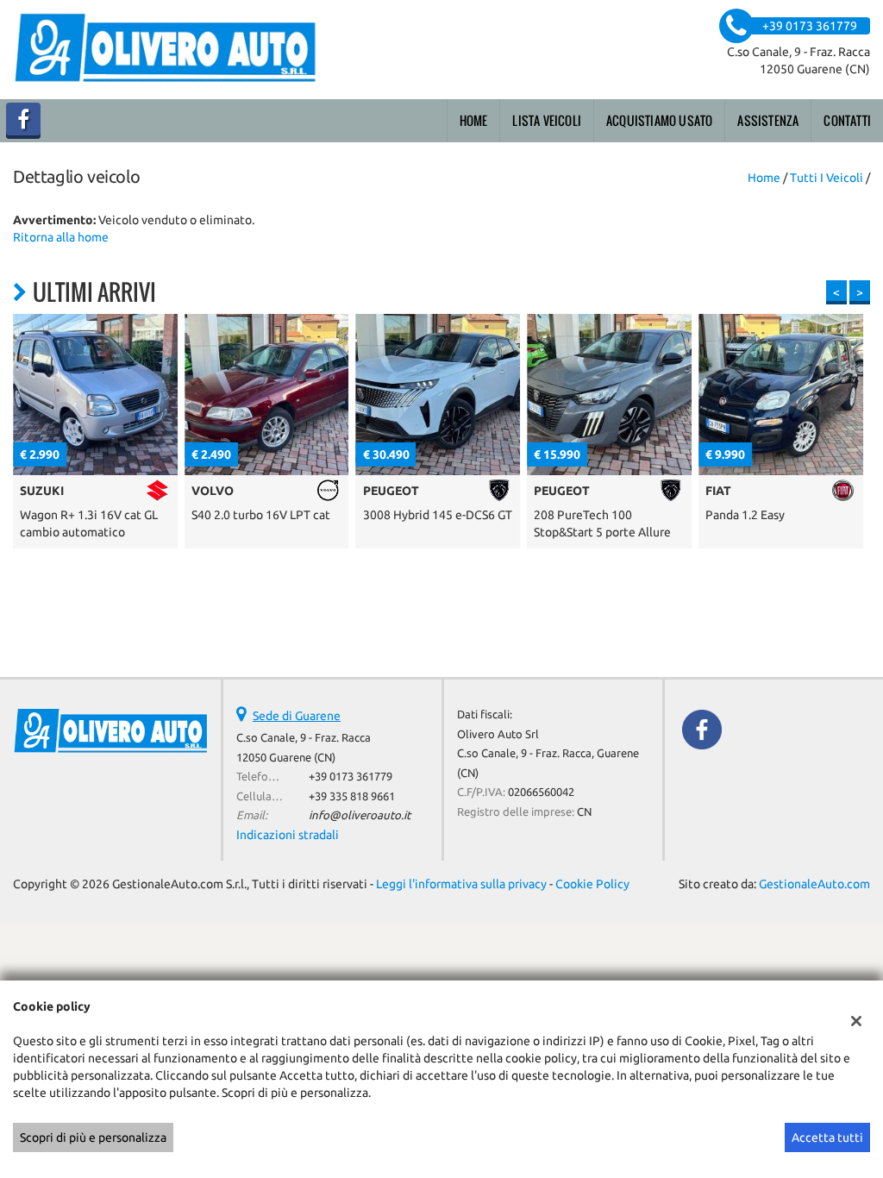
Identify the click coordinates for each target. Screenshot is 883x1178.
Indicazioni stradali (287, 835)
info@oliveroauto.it (359, 815)
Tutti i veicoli (826, 178)
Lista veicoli (546, 120)
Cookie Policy (592, 884)
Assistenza (767, 120)
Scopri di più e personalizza (93, 1137)
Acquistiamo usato (659, 120)
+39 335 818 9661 (352, 796)
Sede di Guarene (297, 716)
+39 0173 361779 (350, 776)
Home (474, 120)
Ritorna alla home (61, 237)
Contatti (847, 120)
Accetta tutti (827, 1137)
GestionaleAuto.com (814, 884)
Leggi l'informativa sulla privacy (461, 884)
